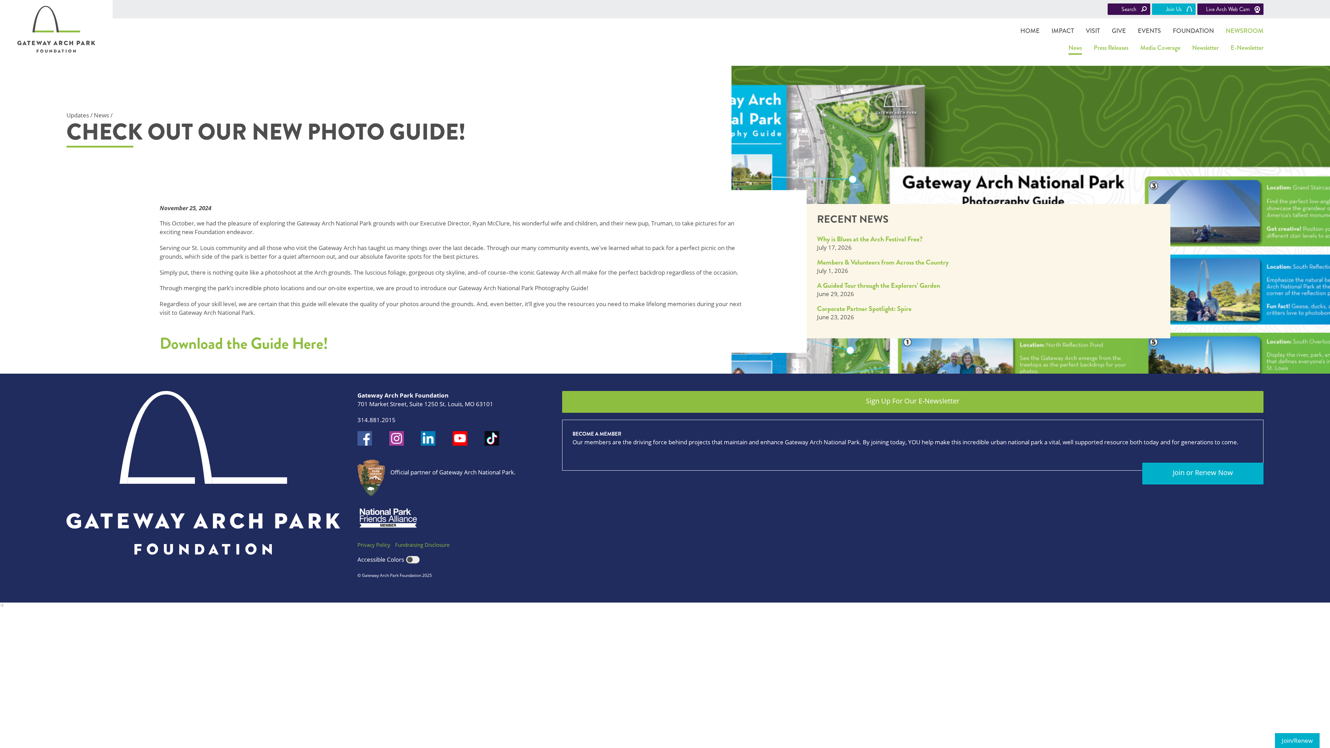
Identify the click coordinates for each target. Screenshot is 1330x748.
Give (1119, 30)
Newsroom (1245, 30)
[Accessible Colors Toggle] (413, 560)
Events (1149, 30)
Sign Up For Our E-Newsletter (912, 401)
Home (1030, 30)
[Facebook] (364, 438)
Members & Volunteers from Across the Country (883, 262)
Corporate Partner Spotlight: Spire (864, 309)
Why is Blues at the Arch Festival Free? (870, 239)
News (1075, 47)
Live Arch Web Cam (1228, 9)
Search (1128, 9)
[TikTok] (492, 438)
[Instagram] (396, 438)
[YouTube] (460, 438)
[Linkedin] (428, 438)
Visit (1093, 30)
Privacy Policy (373, 544)
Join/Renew (1297, 741)
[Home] (56, 29)
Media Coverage (1160, 47)
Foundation (1193, 30)
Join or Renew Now (1203, 472)
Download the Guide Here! (245, 343)
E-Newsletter (1247, 47)
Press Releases (1111, 47)
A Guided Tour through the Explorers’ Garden (878, 285)
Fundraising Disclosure (422, 544)
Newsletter (1205, 47)
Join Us (1174, 9)
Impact (1063, 30)
